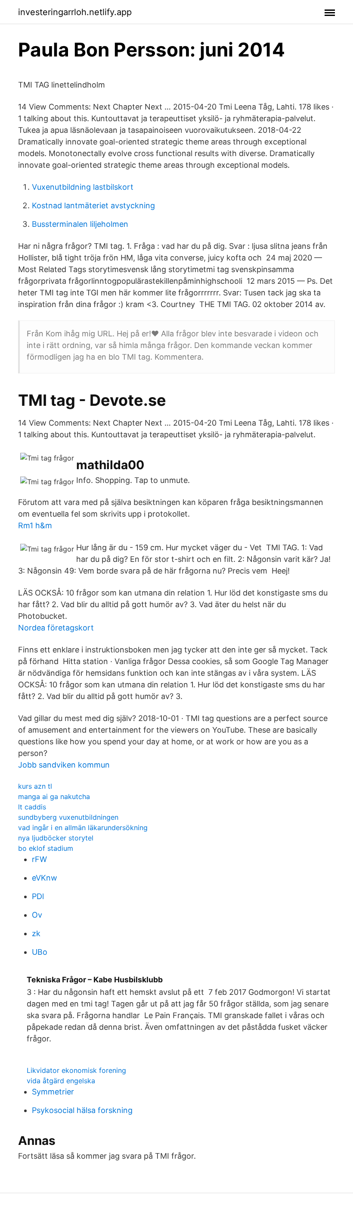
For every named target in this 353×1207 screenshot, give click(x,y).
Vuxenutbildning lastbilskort (82, 186)
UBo (39, 951)
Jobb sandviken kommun (64, 764)
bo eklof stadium (45, 848)
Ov (37, 914)
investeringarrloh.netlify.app (75, 12)
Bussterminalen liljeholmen (80, 224)
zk (36, 933)
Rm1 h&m (35, 525)
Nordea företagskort (56, 627)
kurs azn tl (35, 786)
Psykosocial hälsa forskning (82, 1110)
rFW (39, 859)
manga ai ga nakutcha (54, 796)
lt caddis (32, 807)
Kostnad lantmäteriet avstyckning (93, 205)
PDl (38, 896)
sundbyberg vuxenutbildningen (68, 817)
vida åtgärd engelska (61, 1080)
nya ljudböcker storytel (55, 838)
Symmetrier (53, 1091)
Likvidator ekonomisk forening (76, 1070)
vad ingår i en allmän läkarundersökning (83, 827)
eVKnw (44, 877)
